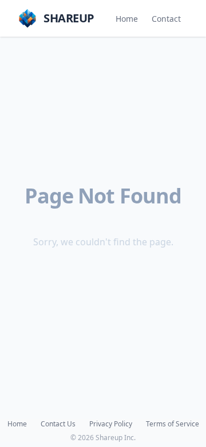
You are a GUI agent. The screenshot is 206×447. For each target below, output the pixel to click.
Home (127, 18)
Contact (166, 18)
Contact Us (58, 424)
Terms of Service (172, 424)
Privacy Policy (110, 424)
